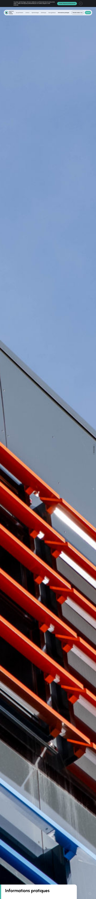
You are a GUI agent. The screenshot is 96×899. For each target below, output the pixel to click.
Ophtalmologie (35, 12)
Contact (88, 12)
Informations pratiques (63, 12)
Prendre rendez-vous (78, 12)
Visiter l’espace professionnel (67, 3)
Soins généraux (52, 12)
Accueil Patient (19, 12)
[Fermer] (80, 3)
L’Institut (27, 12)
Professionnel (94, 449)
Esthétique (43, 12)
